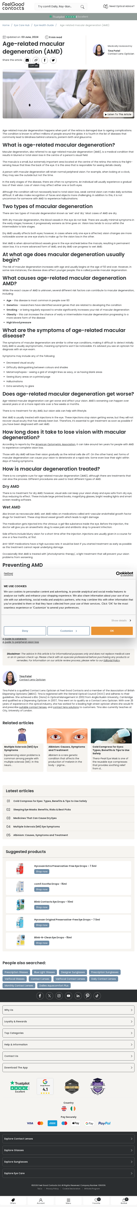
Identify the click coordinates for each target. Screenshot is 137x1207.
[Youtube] (68, 996)
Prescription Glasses (16, 972)
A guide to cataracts (15, 638)
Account (41, 1203)
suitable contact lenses (33, 707)
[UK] (63, 1108)
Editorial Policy (112, 660)
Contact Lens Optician (121, 52)
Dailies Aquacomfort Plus (53, 985)
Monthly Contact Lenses (19, 985)
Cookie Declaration (71, 1188)
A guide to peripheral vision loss (21, 642)
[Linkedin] (78, 996)
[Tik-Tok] (97, 996)
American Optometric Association (55, 444)
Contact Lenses (40, 979)
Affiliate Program (92, 1188)
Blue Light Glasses (44, 972)
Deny (25, 630)
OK (112, 630)
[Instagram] (59, 996)
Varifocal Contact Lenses (70, 979)
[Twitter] (49, 996)
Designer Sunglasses (73, 972)
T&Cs (39, 1188)
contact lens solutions (66, 707)
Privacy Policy (52, 1188)
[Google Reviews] (45, 1094)
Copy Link (34, 65)
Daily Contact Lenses (103, 979)
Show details (119, 620)
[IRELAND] (73, 1108)
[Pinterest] (87, 996)
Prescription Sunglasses (104, 972)
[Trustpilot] (20, 1092)
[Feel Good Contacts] (13, 6)
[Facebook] (40, 996)
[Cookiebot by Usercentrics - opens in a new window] (118, 574)
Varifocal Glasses (15, 979)
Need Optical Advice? (121, 6)
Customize (66, 630)
